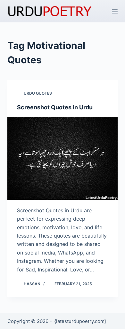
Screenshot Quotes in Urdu (55, 107)
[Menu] (115, 11)
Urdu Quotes (38, 93)
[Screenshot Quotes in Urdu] (62, 158)
